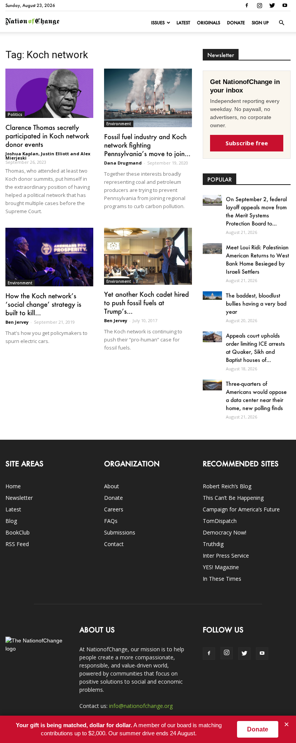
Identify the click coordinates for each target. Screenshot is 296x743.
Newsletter (19, 497)
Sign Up (260, 22)
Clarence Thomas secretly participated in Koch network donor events (47, 135)
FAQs (111, 520)
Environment (118, 123)
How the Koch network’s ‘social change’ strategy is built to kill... (43, 304)
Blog (11, 520)
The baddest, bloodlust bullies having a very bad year (256, 303)
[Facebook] (246, 5)
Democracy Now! (224, 532)
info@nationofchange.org (141, 705)
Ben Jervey (17, 322)
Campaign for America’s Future (241, 509)
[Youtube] (285, 5)
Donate (236, 22)
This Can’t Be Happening (233, 497)
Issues (158, 22)
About (111, 486)
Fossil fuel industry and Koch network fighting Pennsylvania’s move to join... (147, 145)
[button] (281, 22)
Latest (183, 22)
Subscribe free (246, 143)
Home (13, 486)
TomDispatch (220, 520)
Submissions (119, 532)
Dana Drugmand (123, 163)
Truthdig (213, 544)
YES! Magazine (221, 567)
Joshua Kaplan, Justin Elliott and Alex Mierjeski (47, 156)
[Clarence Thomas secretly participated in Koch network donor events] (49, 93)
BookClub (17, 532)
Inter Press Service (226, 555)
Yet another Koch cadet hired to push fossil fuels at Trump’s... (146, 302)
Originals (208, 22)
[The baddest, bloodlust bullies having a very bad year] (212, 295)
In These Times (222, 578)
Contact (114, 544)
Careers (113, 509)
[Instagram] (259, 5)
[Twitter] (272, 5)
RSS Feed (17, 544)
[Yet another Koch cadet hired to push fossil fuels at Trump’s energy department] (148, 256)
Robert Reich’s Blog (227, 486)
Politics (15, 114)
